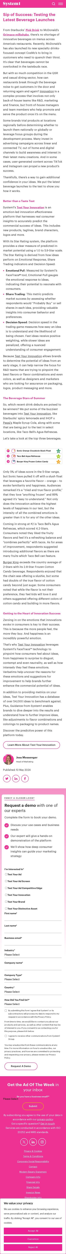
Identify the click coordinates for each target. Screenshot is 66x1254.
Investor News (33, 1193)
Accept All (33, 1231)
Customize (33, 1239)
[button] (53, 3)
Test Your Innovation (30, 207)
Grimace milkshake (16, 34)
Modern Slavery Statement (33, 1172)
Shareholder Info (33, 1198)
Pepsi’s (7, 422)
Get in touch (47, 1124)
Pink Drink (32, 30)
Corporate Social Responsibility (33, 1162)
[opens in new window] (24, 1142)
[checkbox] (33, 892)
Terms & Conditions (33, 1156)
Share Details (33, 1187)
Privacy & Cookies (33, 1151)
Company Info (33, 1177)
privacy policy (45, 1119)
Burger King (11, 562)
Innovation (47, 91)
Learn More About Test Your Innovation (31, 745)
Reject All (33, 1247)
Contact (33, 1167)
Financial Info (33, 1182)
